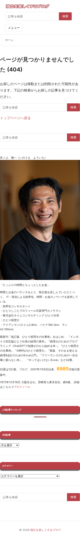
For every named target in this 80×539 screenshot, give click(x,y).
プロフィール (22, 386)
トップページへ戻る (15, 118)
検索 (65, 16)
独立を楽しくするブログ (45, 530)
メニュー (14, 27)
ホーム (9, 40)
